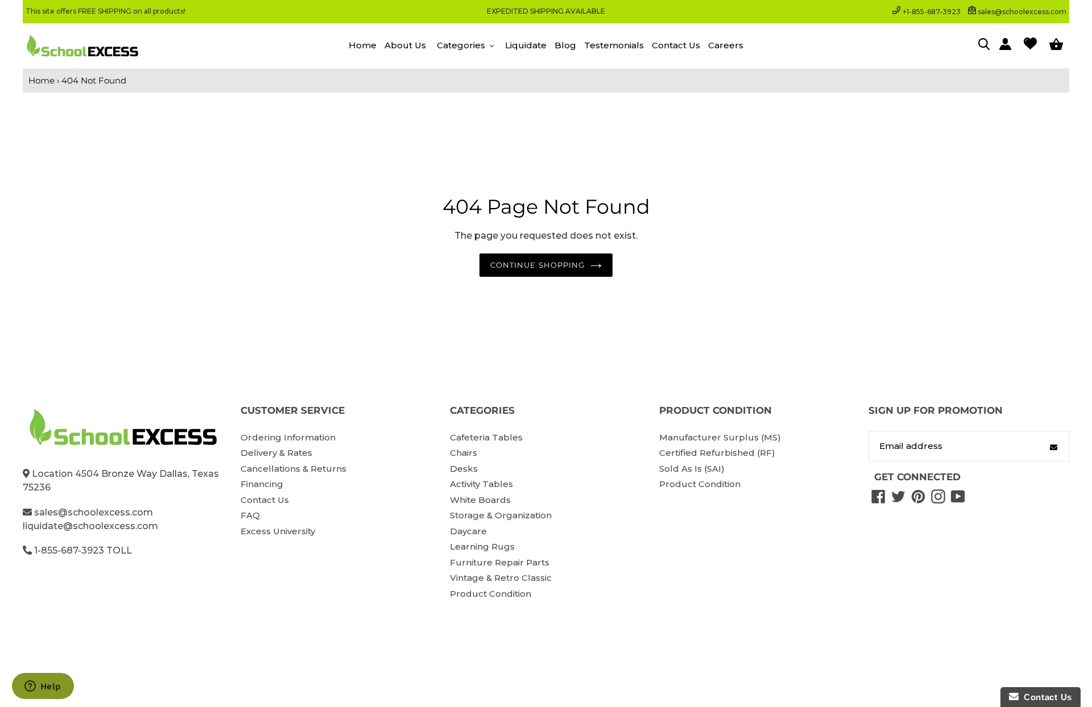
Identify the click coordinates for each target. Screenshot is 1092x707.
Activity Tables (481, 484)
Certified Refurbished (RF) (717, 452)
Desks (464, 468)
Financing (262, 484)
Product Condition (490, 593)
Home (41, 80)
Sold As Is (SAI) (692, 468)
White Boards (480, 499)
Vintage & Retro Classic (501, 577)
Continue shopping (537, 264)
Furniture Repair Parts (499, 562)
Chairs (463, 452)
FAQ (250, 515)
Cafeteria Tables (486, 437)
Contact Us (265, 499)
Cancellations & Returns (293, 468)
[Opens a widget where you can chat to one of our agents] (42, 687)
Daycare (468, 531)
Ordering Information (288, 437)
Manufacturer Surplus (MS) (720, 437)
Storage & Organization (501, 515)
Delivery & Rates (276, 452)
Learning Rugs (482, 546)
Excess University (278, 531)
